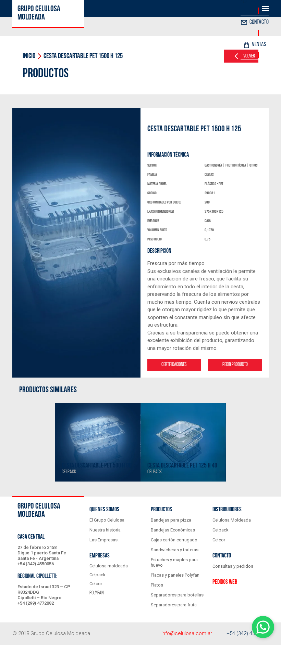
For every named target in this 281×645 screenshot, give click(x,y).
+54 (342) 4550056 (248, 633)
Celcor (95, 583)
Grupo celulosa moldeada (38, 13)
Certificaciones (174, 364)
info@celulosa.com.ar (186, 633)
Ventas (259, 45)
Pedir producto (235, 364)
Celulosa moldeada (108, 565)
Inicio (29, 56)
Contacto (259, 22)
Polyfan (96, 593)
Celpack (97, 574)
